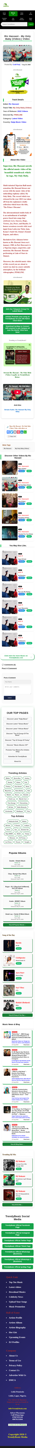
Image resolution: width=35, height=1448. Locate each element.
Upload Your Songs (18, 1302)
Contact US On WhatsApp (17, 1425)
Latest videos (15, 1287)
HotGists (13, 19)
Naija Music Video (18, 122)
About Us (17, 761)
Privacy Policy (15, 1365)
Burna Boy (17, 778)
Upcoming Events (17, 1337)
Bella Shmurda (22, 807)
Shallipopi (19, 811)
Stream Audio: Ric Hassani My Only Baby (17, 410)
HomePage (4, 13)
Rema (27, 786)
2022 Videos (22, 111)
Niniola (8, 825)
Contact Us (14, 1370)
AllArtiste (30, 13)
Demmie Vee (25, 829)
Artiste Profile (15, 1318)
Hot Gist (13, 1332)
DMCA (12, 1380)
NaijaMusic (21, 13)
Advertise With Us (17, 1375)
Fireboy (8, 786)
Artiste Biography (17, 1327)
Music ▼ (13, 13)
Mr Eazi (11, 807)
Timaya (27, 834)
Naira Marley (19, 790)
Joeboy (27, 778)
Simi (28, 790)
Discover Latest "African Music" (17, 728)
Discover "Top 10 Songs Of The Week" (17, 734)
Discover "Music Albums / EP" (17, 745)
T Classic (17, 825)
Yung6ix (27, 842)
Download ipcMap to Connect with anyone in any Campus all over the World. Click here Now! (17, 329)
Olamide (25, 795)
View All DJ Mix (17, 1204)
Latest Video (17, 118)
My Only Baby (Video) (22, 448)
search (31, 24)
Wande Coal (23, 799)
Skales (24, 821)
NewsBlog (30, 19)
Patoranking (23, 803)
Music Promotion (17, 1307)
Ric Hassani (13, 104)
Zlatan (18, 782)
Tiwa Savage (12, 803)
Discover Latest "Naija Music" (17, 719)
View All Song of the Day (17, 1015)
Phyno (17, 795)
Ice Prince (8, 842)
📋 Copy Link (12, 436)
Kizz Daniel (18, 786)
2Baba (8, 778)
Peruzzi (18, 842)
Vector (8, 829)
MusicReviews (22, 19)
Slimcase (12, 838)
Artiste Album (15, 1322)
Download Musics (17, 1292)
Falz (26, 782)
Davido (10, 782)
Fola (28, 811)
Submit (10, 697)
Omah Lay (11, 799)
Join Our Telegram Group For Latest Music (17, 310)
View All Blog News (17, 1144)
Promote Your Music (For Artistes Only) (17, 750)
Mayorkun (8, 790)
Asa (15, 829)
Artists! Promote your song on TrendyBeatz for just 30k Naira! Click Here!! (17, 319)
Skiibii (19, 834)
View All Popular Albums (17, 925)
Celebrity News (16, 1297)
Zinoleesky (8, 811)
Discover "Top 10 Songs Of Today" (17, 740)
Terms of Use (15, 1360)
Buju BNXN (9, 834)
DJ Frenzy (22, 838)
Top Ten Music (16, 1282)
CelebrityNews (4, 19)
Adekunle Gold (13, 821)
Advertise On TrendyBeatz (17, 756)
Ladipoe (26, 825)
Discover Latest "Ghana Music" (17, 724)
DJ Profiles (14, 1342)
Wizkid (9, 795)
